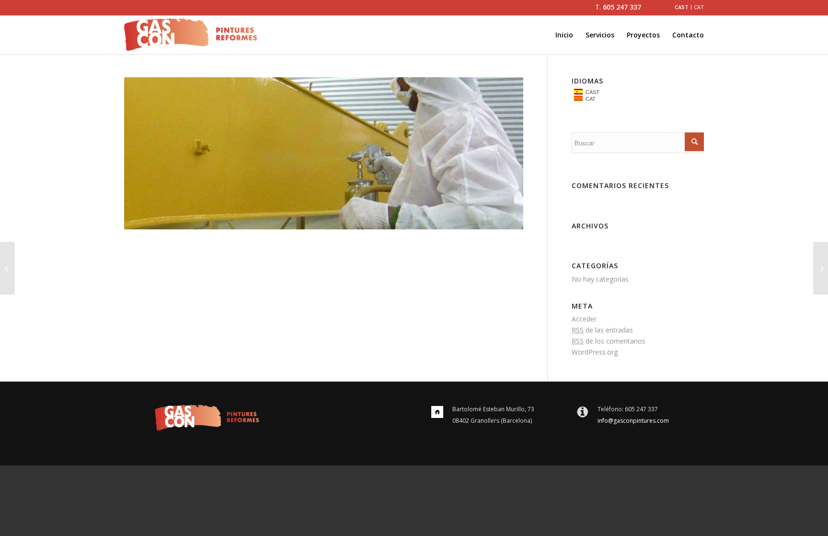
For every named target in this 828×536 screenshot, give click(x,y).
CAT (589, 99)
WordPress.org (595, 352)
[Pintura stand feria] (820, 268)
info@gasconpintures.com (633, 421)
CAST (591, 92)
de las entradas (602, 329)
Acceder (584, 318)
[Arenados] (7, 268)
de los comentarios (608, 340)
